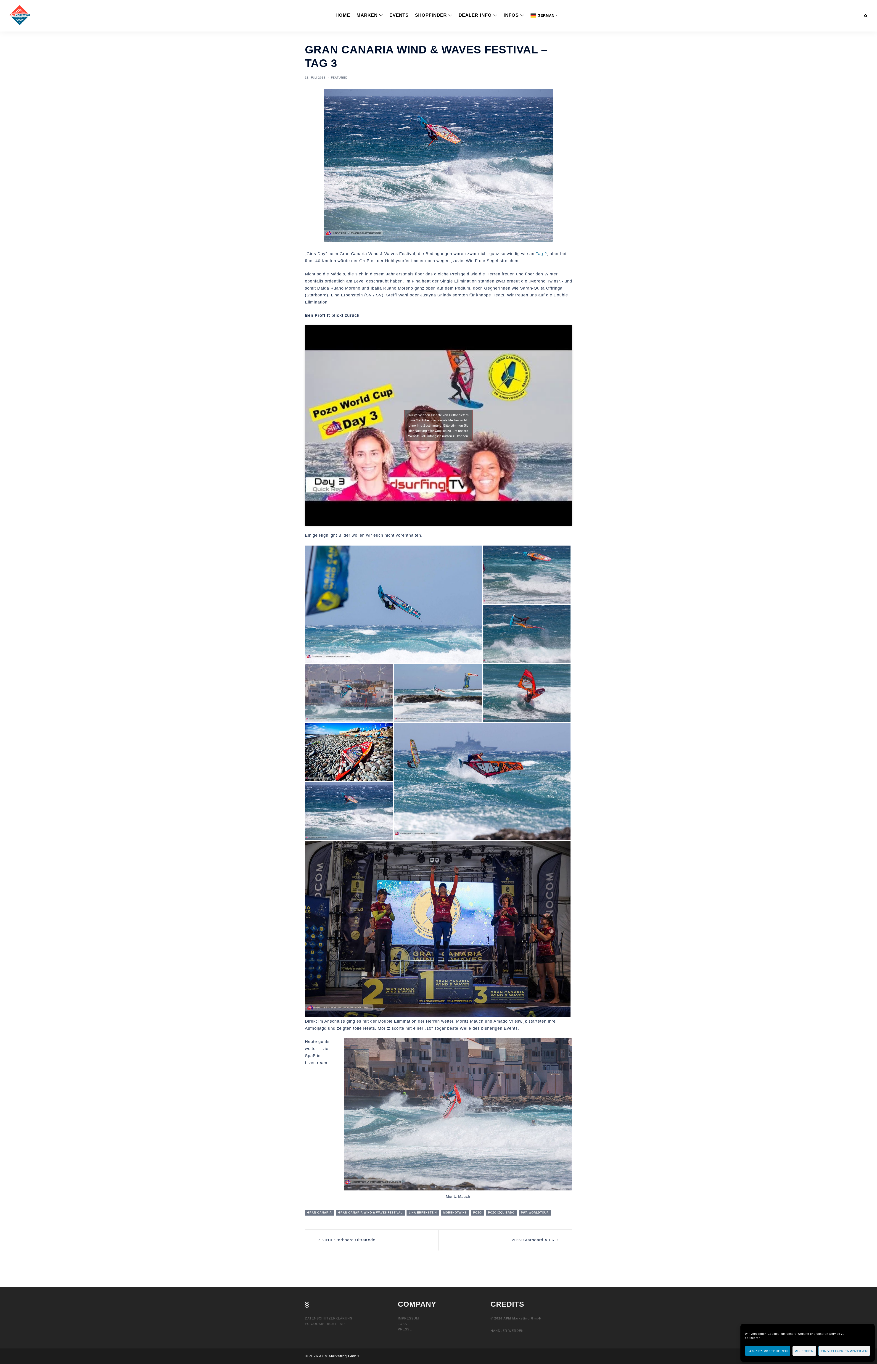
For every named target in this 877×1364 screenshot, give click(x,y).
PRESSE (405, 1329)
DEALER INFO (475, 15)
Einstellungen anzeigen (844, 1351)
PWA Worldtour (535, 1212)
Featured (339, 77)
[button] (866, 15)
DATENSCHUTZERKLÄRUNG (329, 1318)
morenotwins (455, 1212)
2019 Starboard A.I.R (533, 1240)
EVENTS (399, 15)
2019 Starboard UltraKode (348, 1240)
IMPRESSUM (408, 1318)
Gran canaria (319, 1212)
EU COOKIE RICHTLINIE (325, 1324)
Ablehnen (804, 1351)
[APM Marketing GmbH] (19, 15)
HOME (342, 15)
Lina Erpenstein (423, 1212)
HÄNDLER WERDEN (507, 1330)
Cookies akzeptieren (768, 1351)
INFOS (511, 15)
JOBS (402, 1324)
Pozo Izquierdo (501, 1212)
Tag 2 (541, 253)
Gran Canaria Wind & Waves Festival (370, 1212)
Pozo (477, 1212)
